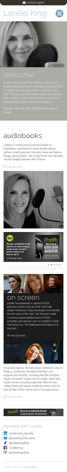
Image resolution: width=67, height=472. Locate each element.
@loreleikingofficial (19, 443)
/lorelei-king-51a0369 (21, 433)
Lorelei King (25, 13)
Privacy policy (30, 467)
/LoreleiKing (16, 447)
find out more (14, 166)
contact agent (35, 2)
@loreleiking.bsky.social (22, 438)
